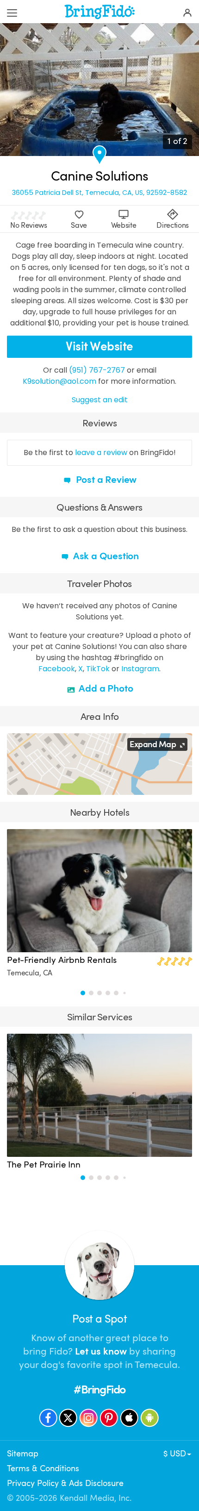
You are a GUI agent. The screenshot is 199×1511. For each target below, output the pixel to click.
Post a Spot (99, 1319)
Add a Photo (105, 688)
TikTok (98, 668)
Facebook (56, 668)
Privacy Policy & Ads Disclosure (65, 1483)
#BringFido (99, 1389)
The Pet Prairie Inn (44, 1164)
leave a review (101, 452)
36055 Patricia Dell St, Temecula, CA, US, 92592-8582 (99, 192)
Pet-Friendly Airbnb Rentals (62, 960)
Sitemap (22, 1454)
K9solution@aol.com (59, 381)
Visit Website (99, 346)
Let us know (101, 1351)
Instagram (140, 668)
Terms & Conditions (43, 1468)
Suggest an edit (100, 399)
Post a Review (105, 480)
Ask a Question (105, 556)
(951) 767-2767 (97, 370)
